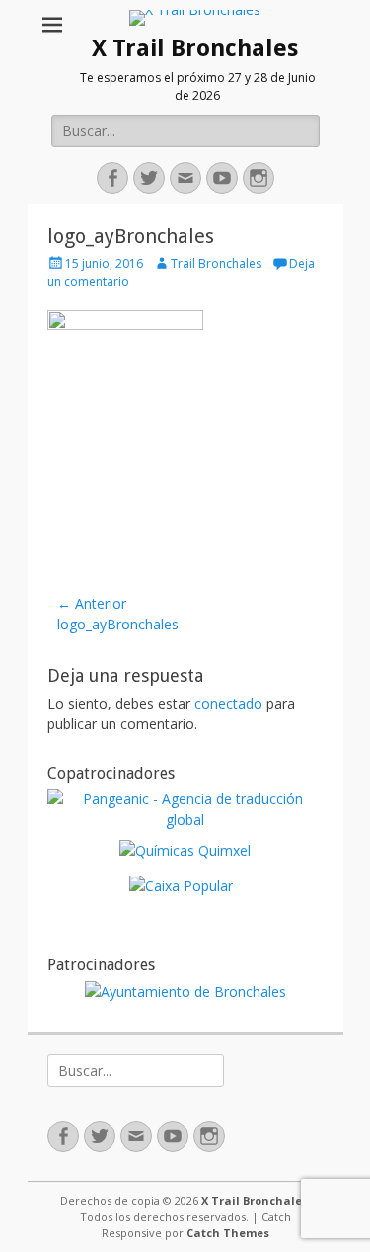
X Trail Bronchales (195, 48)
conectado (228, 703)
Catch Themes (227, 1232)
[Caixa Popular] (181, 885)
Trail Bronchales (216, 263)
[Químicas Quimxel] (185, 850)
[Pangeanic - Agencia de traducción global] (185, 819)
